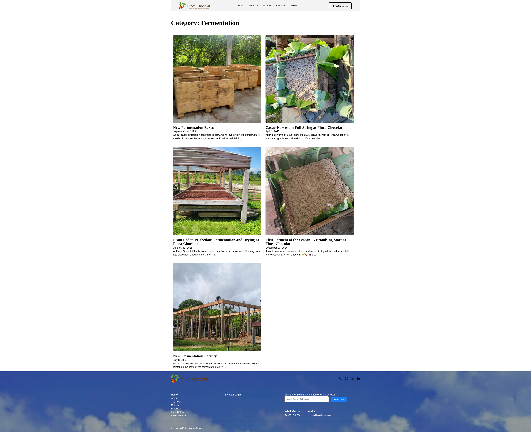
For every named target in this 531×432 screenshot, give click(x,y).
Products (267, 5)
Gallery (175, 405)
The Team (176, 401)
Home (241, 5)
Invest (294, 5)
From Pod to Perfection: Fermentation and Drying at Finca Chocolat (216, 242)
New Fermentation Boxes (193, 127)
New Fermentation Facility (195, 356)
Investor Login (340, 5)
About (251, 5)
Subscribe (339, 399)
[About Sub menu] (257, 5)
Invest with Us (179, 415)
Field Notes (281, 5)
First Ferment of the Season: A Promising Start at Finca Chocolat (306, 242)
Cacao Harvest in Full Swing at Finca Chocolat (304, 127)
